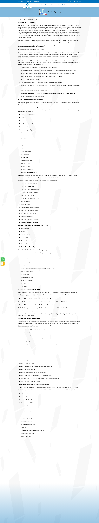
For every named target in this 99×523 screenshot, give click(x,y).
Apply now (20, 1)
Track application (28, 1)
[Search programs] (68, 1)
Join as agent (36, 1)
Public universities (66, 5)
